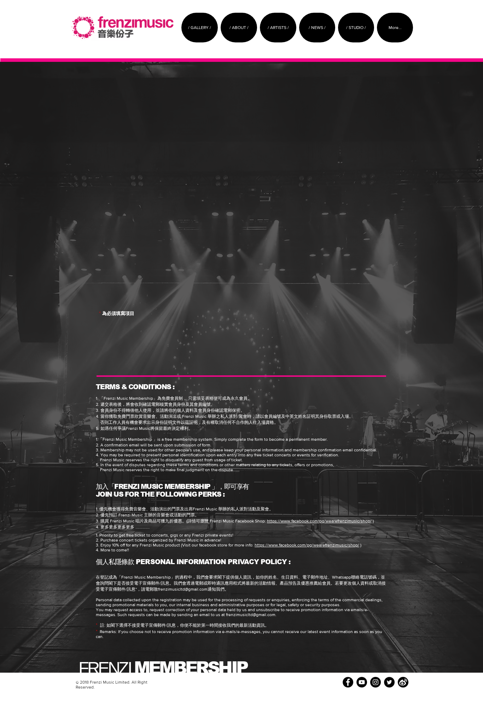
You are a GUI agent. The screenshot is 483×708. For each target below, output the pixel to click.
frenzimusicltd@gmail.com (183, 589)
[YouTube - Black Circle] (361, 682)
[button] (239, 27)
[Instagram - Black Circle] (375, 682)
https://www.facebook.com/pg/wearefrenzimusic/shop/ (319, 521)
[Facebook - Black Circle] (348, 682)
